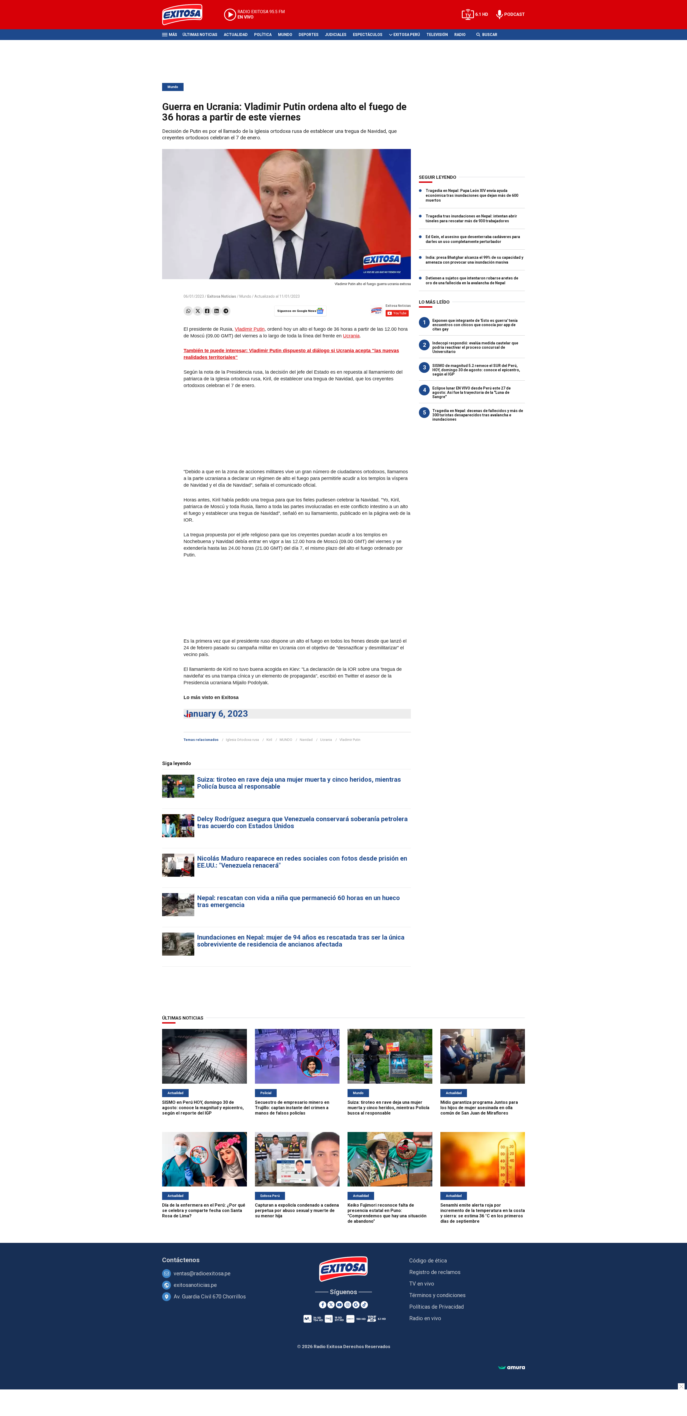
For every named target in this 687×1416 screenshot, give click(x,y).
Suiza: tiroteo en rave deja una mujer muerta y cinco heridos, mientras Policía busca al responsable (299, 783)
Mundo (285, 34)
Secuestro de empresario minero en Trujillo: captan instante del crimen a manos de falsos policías (292, 1108)
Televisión (437, 34)
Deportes (309, 34)
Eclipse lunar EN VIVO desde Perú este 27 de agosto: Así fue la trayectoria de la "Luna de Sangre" (471, 392)
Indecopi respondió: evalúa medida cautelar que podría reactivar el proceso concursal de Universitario (475, 347)
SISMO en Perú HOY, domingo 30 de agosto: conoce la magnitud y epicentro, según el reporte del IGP (203, 1108)
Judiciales (335, 34)
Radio (460, 34)
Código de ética (428, 1260)
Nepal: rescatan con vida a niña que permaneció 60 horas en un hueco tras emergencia (298, 901)
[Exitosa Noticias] (186, 14)
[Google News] (356, 1304)
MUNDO (286, 740)
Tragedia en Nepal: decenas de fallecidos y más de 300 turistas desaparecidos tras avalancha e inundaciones (477, 415)
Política (263, 34)
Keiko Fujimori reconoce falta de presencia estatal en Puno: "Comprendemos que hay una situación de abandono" (387, 1213)
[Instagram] (347, 1304)
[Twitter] (197, 311)
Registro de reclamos (435, 1272)
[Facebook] (207, 311)
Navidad (306, 740)
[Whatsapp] (188, 311)
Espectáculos (367, 34)
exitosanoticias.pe (195, 1285)
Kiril (269, 740)
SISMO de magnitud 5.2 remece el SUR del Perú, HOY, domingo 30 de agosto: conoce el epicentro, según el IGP (476, 369)
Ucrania (351, 335)
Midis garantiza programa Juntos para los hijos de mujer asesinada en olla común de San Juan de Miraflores (479, 1108)
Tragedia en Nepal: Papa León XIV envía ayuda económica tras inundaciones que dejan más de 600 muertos (472, 195)
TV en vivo (421, 1283)
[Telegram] (226, 311)
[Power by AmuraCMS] (511, 1367)
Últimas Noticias (199, 34)
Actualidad (236, 34)
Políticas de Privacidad (436, 1307)
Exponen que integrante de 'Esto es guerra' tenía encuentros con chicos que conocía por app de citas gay (475, 324)
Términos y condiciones (437, 1295)
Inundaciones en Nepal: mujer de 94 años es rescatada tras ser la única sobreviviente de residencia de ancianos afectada (300, 941)
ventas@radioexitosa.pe (202, 1273)
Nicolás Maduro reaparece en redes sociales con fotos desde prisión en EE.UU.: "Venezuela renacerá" (302, 862)
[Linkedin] (216, 311)
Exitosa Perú (406, 34)
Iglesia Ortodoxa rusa (242, 740)
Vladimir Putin (250, 329)
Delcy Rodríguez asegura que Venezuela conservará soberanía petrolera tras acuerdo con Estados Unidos (302, 822)
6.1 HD (481, 14)
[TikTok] (364, 1304)
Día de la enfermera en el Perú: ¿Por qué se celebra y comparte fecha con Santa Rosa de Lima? (203, 1210)
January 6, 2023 (216, 713)
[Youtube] (339, 1304)
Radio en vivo (425, 1318)
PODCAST (514, 14)
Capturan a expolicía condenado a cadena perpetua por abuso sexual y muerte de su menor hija (297, 1210)
